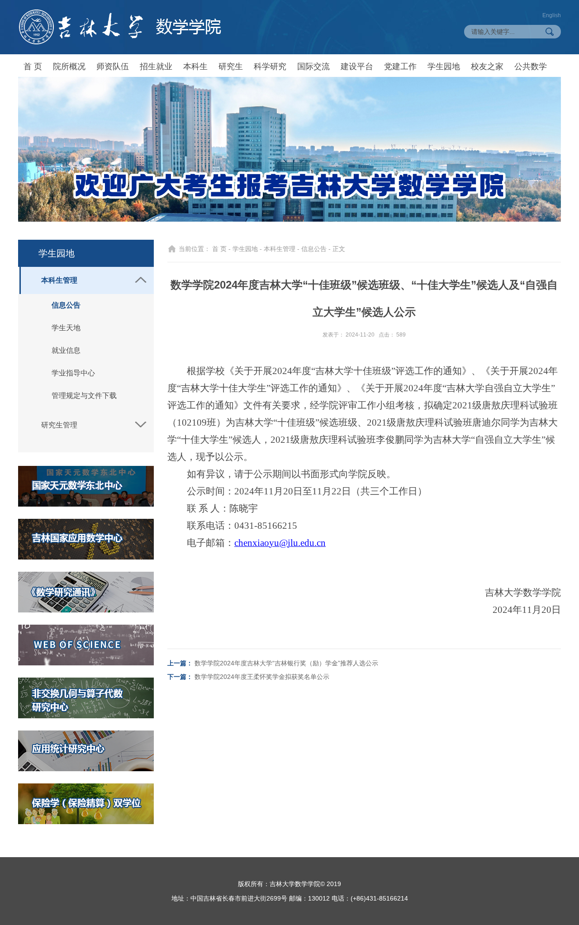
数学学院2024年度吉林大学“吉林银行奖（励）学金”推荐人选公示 (286, 663)
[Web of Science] (86, 645)
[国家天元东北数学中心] (86, 486)
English (551, 15)
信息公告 (66, 305)
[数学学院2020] (120, 27)
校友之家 (487, 66)
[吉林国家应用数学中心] (86, 539)
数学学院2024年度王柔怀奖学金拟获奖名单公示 (262, 676)
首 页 (33, 66)
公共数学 (530, 66)
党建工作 (400, 66)
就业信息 (66, 350)
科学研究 (270, 66)
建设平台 (357, 66)
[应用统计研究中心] (86, 751)
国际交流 (313, 66)
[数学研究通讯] (86, 592)
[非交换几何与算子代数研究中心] (86, 698)
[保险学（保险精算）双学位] (86, 803)
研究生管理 (59, 425)
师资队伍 (112, 66)
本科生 (195, 66)
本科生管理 (59, 280)
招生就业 (156, 66)
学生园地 (443, 66)
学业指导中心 (73, 373)
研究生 (230, 66)
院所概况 (69, 66)
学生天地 (66, 328)
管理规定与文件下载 (84, 395)
